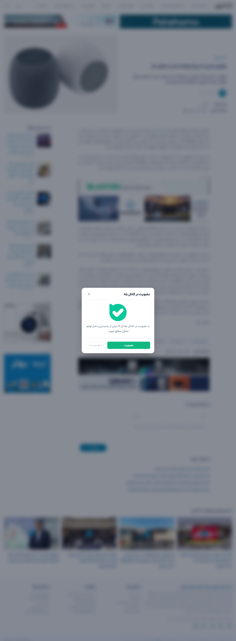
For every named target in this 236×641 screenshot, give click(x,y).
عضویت (128, 345)
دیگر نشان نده (95, 345)
